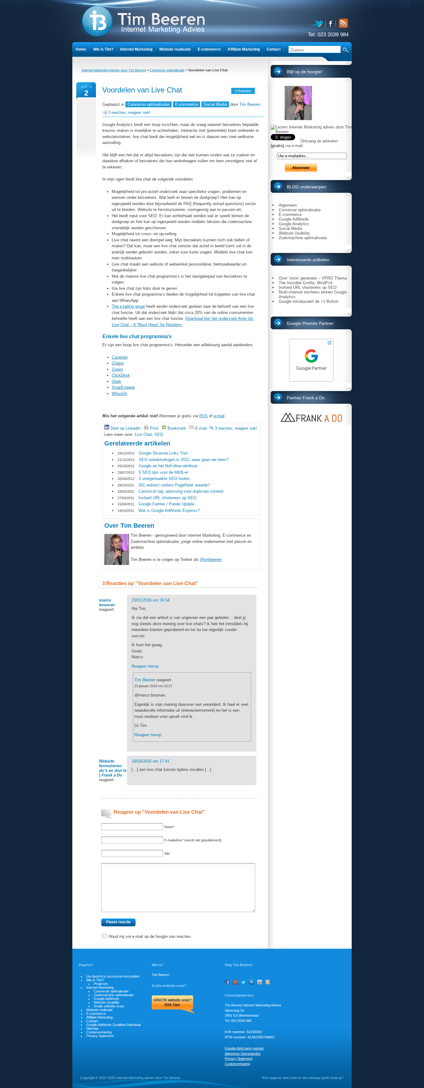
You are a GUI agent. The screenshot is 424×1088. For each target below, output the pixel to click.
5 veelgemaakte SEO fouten (164, 478)
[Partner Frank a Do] (311, 417)
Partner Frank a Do (306, 397)
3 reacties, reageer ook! (129, 112)
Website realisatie (175, 49)
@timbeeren (211, 559)
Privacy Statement (100, 1036)
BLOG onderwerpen (306, 186)
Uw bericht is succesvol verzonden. (113, 976)
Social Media (215, 104)
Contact (274, 49)
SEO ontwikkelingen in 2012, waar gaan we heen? (183, 459)
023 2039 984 (333, 35)
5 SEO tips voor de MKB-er (163, 472)
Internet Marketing (136, 49)
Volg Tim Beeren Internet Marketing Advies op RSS (342, 23)
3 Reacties (243, 91)
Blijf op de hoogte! (304, 71)
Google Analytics (294, 224)
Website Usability (294, 233)
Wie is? (158, 965)
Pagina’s (86, 965)
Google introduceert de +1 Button (308, 301)
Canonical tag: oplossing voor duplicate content (180, 491)
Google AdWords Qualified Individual (113, 1025)
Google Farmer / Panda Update (166, 504)
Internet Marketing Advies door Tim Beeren (114, 70)
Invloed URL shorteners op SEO (167, 497)
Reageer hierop (145, 666)
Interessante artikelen (308, 259)
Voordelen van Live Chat (142, 90)
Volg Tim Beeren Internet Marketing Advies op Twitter (318, 23)
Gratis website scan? (169, 985)
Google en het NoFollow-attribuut (168, 465)
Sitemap (92, 1028)
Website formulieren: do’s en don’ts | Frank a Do (113, 768)
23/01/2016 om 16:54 (150, 600)
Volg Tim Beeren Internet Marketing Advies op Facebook (331, 23)
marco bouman (107, 602)
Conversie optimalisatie (167, 70)
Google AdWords (294, 219)
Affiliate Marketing (244, 49)
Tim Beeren (249, 104)
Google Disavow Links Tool (163, 453)
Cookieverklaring (99, 1032)
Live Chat (143, 434)
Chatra (118, 363)
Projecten (101, 984)
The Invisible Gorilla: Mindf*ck (306, 282)
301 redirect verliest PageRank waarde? (174, 485)
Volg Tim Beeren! (239, 965)
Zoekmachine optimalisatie (303, 237)
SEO (158, 434)
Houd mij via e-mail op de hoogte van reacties (150, 936)
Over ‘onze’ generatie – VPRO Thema (313, 278)
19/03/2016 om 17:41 (150, 761)
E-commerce (209, 49)
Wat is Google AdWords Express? (169, 510)
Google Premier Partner (310, 323)
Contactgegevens (239, 995)
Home (81, 49)
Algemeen (288, 205)
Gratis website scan (109, 1006)
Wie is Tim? (103, 49)
